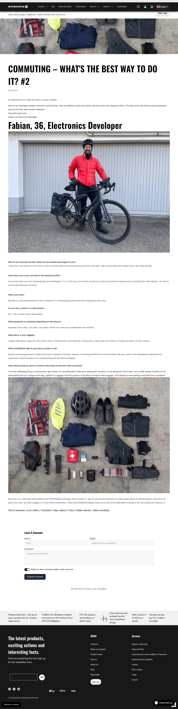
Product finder (81, 7)
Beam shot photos (65, 7)
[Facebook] (132, 7)
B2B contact (137, 669)
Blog (92, 669)
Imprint (135, 680)
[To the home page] (18, 6)
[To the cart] (152, 6)
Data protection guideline (142, 659)
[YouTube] (134, 7)
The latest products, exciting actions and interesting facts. (26, 645)
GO (42, 677)
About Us (95, 664)
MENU (94, 636)
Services (136, 636)
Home (10, 15)
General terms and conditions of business (149, 654)
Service (94, 659)
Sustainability (122, 7)
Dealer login (162, 13)
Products (94, 644)
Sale (53, 7)
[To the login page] (145, 6)
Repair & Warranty (139, 644)
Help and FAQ (138, 649)
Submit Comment (35, 577)
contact (135, 664)
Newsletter (95, 675)
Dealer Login (96, 682)
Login (134, 675)
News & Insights (19, 15)
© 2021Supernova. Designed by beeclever (23, 698)
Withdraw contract (11, 704)
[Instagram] (130, 7)
